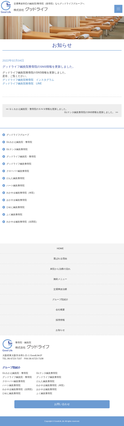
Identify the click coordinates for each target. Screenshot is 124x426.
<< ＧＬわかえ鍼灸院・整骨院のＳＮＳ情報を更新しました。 (37, 109)
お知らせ (60, 330)
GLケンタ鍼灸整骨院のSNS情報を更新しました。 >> (91, 112)
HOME (60, 248)
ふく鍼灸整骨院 (14, 214)
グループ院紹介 (60, 299)
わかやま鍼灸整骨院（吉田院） (22, 221)
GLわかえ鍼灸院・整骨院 (19, 142)
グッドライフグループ (17, 134)
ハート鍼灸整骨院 (15, 185)
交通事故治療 (60, 289)
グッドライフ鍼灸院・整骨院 (21, 156)
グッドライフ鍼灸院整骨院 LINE (22, 83)
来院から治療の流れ (60, 269)
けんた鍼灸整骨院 (15, 178)
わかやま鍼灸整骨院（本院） (21, 192)
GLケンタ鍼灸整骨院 (17, 149)
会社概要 (60, 309)
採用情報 (60, 320)
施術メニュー (60, 279)
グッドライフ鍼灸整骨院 (18, 163)
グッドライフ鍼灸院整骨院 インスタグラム (28, 79)
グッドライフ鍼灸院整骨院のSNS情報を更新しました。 (38, 66)
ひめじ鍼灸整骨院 (15, 207)
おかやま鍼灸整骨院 (16, 200)
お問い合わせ (62, 404)
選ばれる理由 (60, 258)
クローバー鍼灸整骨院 (17, 171)
